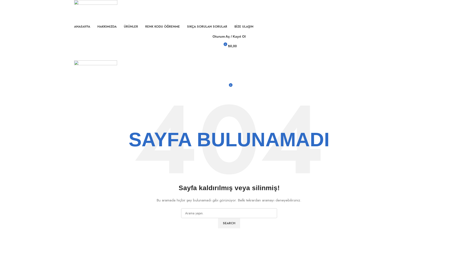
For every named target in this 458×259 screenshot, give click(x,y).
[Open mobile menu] (229, 55)
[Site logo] (95, 10)
